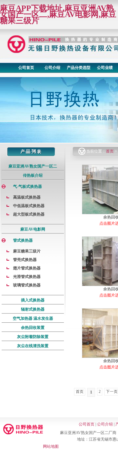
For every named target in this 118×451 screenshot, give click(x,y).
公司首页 (26, 67)
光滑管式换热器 (27, 276)
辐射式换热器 (33, 309)
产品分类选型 (78, 67)
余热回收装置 (33, 327)
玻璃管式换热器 (27, 285)
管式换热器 (23, 240)
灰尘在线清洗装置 (33, 346)
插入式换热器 (33, 300)
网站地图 (51, 446)
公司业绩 (105, 67)
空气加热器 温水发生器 (33, 318)
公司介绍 (52, 67)
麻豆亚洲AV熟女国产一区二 (33, 166)
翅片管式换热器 (27, 268)
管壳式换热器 (25, 259)
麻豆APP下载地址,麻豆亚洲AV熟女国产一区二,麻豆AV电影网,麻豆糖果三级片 (58, 14)
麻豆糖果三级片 (27, 251)
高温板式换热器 (27, 197)
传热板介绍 (33, 175)
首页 (110, 151)
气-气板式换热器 (27, 186)
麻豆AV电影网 (32, 229)
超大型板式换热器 (29, 214)
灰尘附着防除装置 (33, 336)
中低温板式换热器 (29, 205)
